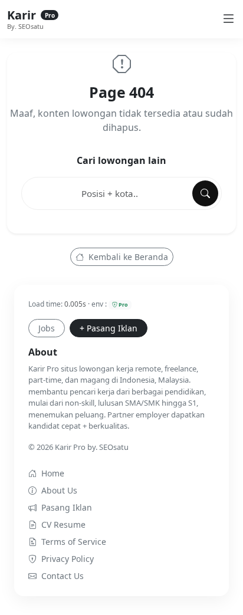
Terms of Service (73, 541)
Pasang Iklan (66, 507)
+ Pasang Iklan (108, 328)
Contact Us (62, 575)
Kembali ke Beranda (127, 256)
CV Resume (63, 524)
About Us (59, 490)
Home (52, 473)
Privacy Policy (67, 558)
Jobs (46, 328)
